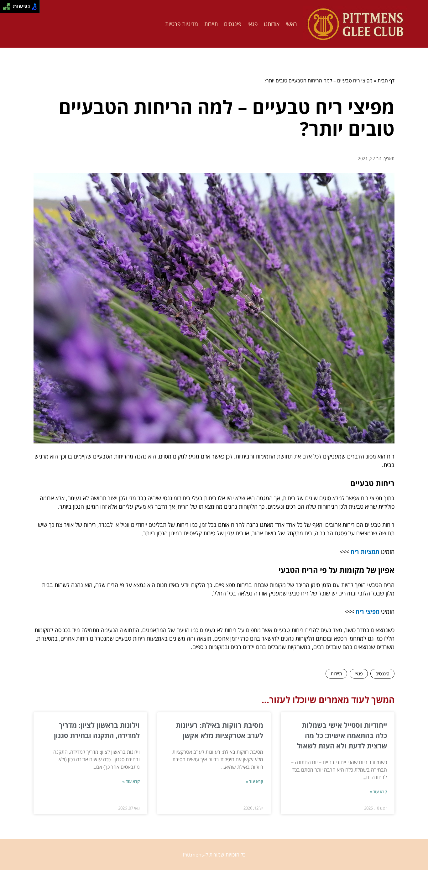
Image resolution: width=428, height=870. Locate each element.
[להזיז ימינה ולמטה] (8, 8)
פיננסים (232, 24)
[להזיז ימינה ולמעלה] (8, 5)
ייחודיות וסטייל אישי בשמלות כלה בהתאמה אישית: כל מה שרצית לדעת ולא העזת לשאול (342, 735)
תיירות (211, 24)
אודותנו (271, 24)
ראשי (291, 24)
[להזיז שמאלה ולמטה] (5, 8)
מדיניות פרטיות (181, 24)
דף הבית (386, 80)
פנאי (253, 24)
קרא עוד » (378, 791)
